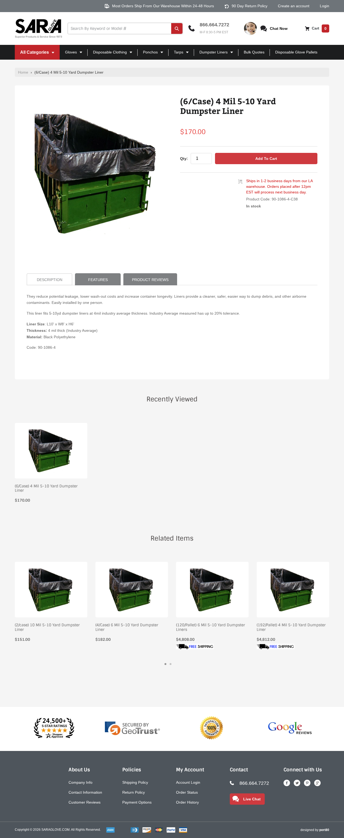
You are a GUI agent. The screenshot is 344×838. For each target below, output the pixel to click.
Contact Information (85, 792)
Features (98, 280)
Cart (319, 28)
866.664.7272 (214, 24)
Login (324, 6)
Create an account (293, 6)
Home (23, 72)
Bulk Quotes (254, 52)
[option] (97, 173)
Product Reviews (150, 280)
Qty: (184, 158)
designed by (314, 830)
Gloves (69, 55)
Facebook (287, 783)
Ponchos (148, 55)
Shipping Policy (135, 782)
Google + (317, 783)
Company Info (80, 782)
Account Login (188, 782)
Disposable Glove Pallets (296, 52)
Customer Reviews (85, 802)
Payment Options (137, 802)
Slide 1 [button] (165, 664)
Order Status (187, 792)
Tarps (176, 55)
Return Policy (133, 792)
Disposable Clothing (108, 55)
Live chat (252, 799)
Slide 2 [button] (170, 664)
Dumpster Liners (211, 55)
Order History (187, 802)
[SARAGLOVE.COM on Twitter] (297, 783)
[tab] (165, 664)
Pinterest (307, 783)
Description (49, 280)
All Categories (32, 55)
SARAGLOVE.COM (55, 830)
